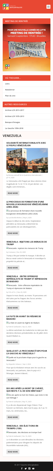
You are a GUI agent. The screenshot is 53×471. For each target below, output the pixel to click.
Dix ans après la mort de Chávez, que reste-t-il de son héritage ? (25, 389)
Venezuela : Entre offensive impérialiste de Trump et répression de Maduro (26, 279)
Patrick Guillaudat (15, 327)
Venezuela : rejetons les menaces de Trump (26, 243)
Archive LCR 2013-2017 (14, 110)
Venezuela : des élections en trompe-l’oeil (22, 427)
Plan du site (10, 96)
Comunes (12, 252)
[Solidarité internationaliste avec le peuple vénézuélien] (27, 160)
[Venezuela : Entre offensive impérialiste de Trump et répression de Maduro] (27, 287)
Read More (13, 193)
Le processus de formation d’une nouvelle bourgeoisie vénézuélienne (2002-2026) (27, 204)
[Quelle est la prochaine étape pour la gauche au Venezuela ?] (27, 359)
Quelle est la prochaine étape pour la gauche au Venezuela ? (26, 352)
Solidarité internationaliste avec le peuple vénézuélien (26, 144)
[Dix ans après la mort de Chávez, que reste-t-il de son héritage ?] (27, 396)
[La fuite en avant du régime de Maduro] (27, 322)
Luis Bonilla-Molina (15, 218)
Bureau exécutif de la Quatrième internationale (25, 175)
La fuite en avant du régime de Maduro (23, 317)
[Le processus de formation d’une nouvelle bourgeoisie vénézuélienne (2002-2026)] (27, 212)
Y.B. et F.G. (12, 292)
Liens (7, 84)
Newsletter (10, 90)
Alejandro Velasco (15, 364)
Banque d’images (12, 122)
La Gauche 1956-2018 (14, 128)
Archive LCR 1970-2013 (14, 116)
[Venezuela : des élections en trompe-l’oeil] (27, 432)
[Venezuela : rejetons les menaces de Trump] (27, 248)
